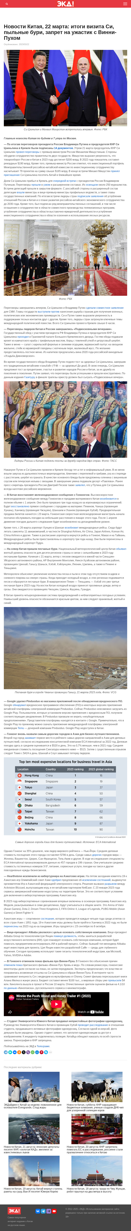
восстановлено (20, 506)
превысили (114, 980)
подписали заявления (90, 196)
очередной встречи (64, 181)
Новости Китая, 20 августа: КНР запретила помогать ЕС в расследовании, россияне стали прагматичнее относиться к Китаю (95, 1149)
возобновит (71, 527)
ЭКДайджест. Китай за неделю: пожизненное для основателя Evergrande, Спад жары (33, 1106)
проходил (23, 336)
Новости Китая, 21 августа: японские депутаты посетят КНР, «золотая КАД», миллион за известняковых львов (31, 1149)
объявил (121, 549)
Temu (21, 728)
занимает (30, 738)
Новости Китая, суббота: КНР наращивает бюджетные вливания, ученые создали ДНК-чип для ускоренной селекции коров (95, 1107)
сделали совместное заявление (105, 307)
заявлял (80, 485)
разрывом (111, 883)
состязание (47, 918)
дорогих (97, 855)
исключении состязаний (96, 880)
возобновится (108, 498)
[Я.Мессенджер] (10, 1052)
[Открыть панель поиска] (6, 3)
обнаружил (19, 705)
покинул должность (65, 936)
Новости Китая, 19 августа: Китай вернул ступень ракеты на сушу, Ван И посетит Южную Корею (33, 1190)
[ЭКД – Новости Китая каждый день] (14, 1213)
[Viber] (28, 1052)
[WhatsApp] (33, 1052)
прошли (36, 184)
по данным (10, 988)
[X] (24, 1052)
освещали (92, 184)
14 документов (63, 148)
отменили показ (13, 965)
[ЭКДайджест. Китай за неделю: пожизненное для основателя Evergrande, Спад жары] (34, 1087)
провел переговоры (27, 152)
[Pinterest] (41, 1052)
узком (46, 184)
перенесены (11, 926)
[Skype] (46, 1052)
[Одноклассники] (19, 1052)
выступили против (48, 311)
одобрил (56, 880)
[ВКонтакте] (15, 1052)
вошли (21, 192)
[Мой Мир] (37, 1052)
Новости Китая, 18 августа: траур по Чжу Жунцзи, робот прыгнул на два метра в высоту (96, 1190)
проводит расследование (93, 1025)
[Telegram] (6, 1052)
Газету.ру (29, 377)
